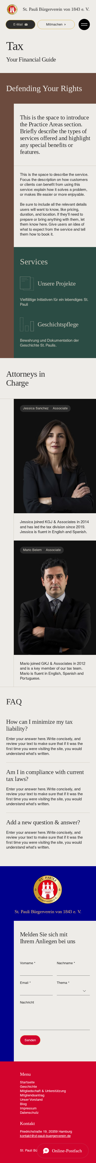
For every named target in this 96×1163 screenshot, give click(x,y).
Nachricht (27, 1002)
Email (25, 983)
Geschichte (28, 1086)
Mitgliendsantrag (32, 1095)
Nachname (66, 963)
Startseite (27, 1082)
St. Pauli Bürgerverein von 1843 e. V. (56, 9)
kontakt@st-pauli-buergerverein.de (45, 1136)
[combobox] (73, 991)
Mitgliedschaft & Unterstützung (43, 1091)
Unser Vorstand (31, 1099)
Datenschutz (29, 1113)
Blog (23, 1104)
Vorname (27, 963)
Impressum (28, 1108)
